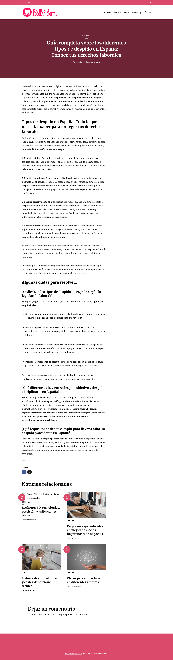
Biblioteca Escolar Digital (73, 653)
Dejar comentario (93, 62)
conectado (55, 614)
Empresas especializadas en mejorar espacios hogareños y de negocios (85, 530)
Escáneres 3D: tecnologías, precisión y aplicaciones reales (41, 511)
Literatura (106, 12)
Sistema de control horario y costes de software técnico (41, 582)
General (117, 12)
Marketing (136, 12)
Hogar (126, 12)
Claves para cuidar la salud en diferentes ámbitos (86, 580)
